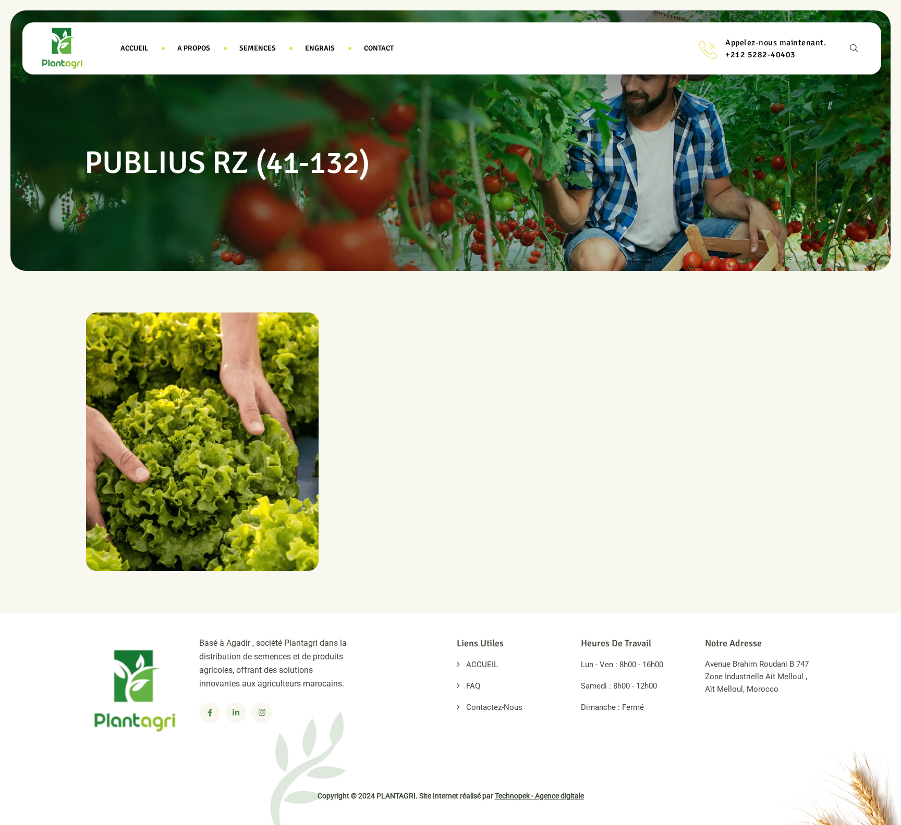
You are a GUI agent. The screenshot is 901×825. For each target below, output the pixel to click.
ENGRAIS (320, 48)
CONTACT (379, 48)
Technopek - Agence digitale (539, 796)
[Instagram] (261, 712)
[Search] (854, 48)
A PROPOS (193, 48)
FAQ (473, 686)
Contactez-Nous (494, 707)
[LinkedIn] (235, 712)
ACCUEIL (134, 48)
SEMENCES (257, 48)
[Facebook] (209, 712)
